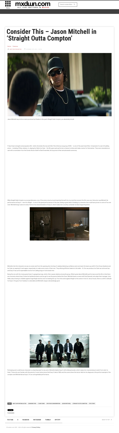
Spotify (57, 420)
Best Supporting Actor (19, 403)
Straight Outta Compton (80, 403)
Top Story (92, 403)
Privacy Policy (36, 427)
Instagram (37, 420)
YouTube (10, 420)
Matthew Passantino (16, 49)
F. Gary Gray (41, 403)
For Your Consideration (53, 403)
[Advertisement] (59, 298)
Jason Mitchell (66, 403)
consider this (32, 403)
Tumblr (48, 420)
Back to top (106, 419)
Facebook (25, 420)
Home (9, 46)
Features (15, 46)
